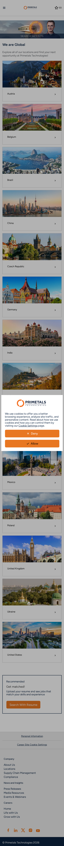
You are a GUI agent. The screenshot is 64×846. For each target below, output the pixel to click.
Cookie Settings (28, 425)
